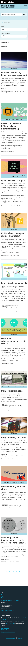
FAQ (2, 596)
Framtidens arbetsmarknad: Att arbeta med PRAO (13, 341)
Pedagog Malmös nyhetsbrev (8, 632)
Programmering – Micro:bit (14, 438)
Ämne (2, 26)
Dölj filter (7, 22)
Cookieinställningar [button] (10, 638)
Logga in (20, 638)
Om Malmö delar (5, 595)
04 (16, 571)
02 (9, 571)
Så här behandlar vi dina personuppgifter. (10, 600)
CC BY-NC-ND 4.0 (10, 623)
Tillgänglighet (4, 598)
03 (13, 571)
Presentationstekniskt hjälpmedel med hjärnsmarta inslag (11, 126)
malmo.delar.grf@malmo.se (7, 610)
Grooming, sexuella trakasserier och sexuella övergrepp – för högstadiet (13, 540)
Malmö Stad (4, 629)
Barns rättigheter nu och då (14, 283)
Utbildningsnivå (5, 33)
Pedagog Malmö (5, 628)
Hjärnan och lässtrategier (13, 181)
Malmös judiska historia (12, 391)
